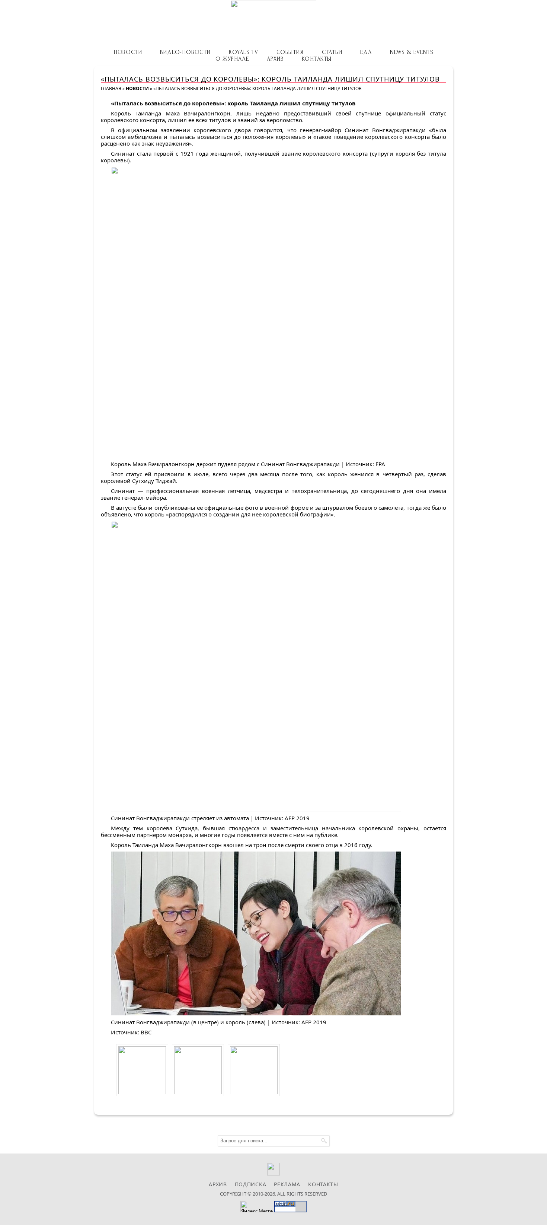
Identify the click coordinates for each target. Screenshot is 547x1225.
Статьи (332, 52)
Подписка (250, 1184)
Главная (111, 88)
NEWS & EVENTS (412, 52)
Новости (127, 52)
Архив (275, 58)
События (290, 52)
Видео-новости (185, 52)
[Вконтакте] (273, 1173)
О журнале (232, 58)
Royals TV (243, 52)
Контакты (316, 58)
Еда (365, 52)
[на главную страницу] (273, 21)
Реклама (287, 1184)
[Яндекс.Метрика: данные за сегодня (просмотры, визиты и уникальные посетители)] (256, 1206)
